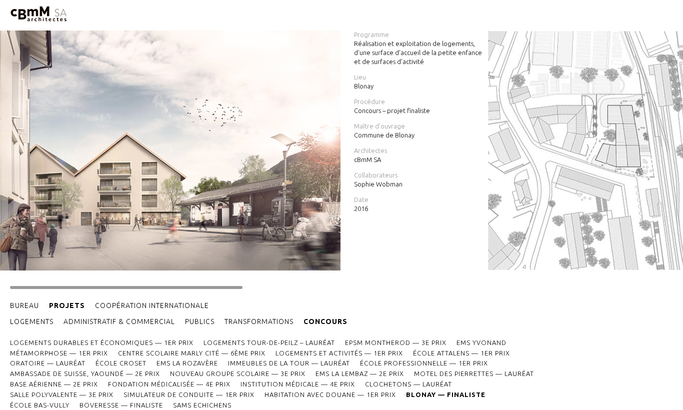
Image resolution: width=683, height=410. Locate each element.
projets (67, 306)
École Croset (121, 363)
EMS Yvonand (481, 342)
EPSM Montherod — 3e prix (395, 342)
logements (32, 322)
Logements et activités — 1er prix (339, 353)
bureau (24, 306)
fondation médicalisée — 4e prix (169, 384)
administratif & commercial (119, 322)
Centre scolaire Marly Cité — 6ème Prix (192, 353)
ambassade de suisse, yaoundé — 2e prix (85, 373)
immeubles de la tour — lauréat (289, 363)
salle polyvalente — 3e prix (62, 394)
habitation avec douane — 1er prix (330, 394)
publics (199, 322)
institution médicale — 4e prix (297, 384)
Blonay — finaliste (446, 394)
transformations (259, 322)
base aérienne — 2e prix (54, 384)
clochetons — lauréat (408, 384)
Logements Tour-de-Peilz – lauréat (269, 342)
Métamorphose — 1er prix (59, 353)
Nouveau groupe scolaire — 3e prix (238, 373)
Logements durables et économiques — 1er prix (102, 342)
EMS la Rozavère (187, 363)
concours (326, 322)
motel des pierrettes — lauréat (474, 373)
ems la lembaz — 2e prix (360, 373)
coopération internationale (152, 306)
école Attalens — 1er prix (461, 353)
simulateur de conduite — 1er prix (189, 394)
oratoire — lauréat (48, 363)
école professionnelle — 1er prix (424, 363)
